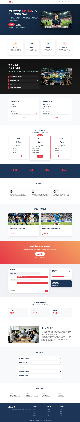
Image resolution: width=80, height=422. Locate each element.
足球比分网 (11, 2)
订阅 (57, 1)
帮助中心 (48, 413)
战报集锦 (34, 415)
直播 (51, 1)
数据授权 (61, 411)
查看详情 (44, 233)
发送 (46, 290)
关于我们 (48, 415)
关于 (66, 1)
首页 (48, 1)
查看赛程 (18, 24)
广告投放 (61, 409)
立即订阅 (40, 156)
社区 (60, 1)
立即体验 (11, 24)
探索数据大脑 (56, 117)
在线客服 (61, 415)
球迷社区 (48, 411)
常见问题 (70, 1)
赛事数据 (34, 413)
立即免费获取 (40, 254)
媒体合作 (61, 413)
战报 (63, 1)
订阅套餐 (48, 409)
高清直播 (34, 411)
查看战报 (12, 233)
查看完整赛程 (24, 117)
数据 (54, 1)
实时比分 (34, 409)
